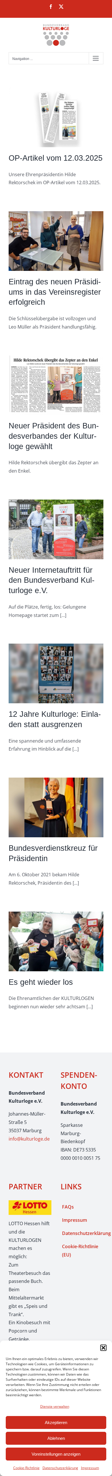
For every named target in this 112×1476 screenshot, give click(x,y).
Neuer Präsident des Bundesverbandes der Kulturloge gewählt (54, 435)
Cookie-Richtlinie (26, 1467)
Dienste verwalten (54, 1406)
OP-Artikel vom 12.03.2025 (56, 158)
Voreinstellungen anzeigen (56, 1454)
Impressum (90, 1467)
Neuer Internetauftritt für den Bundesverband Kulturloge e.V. (51, 580)
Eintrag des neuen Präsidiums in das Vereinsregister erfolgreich (55, 291)
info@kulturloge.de (29, 1139)
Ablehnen (56, 1438)
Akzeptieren (56, 1422)
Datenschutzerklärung (60, 1467)
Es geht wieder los (41, 982)
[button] (103, 1348)
